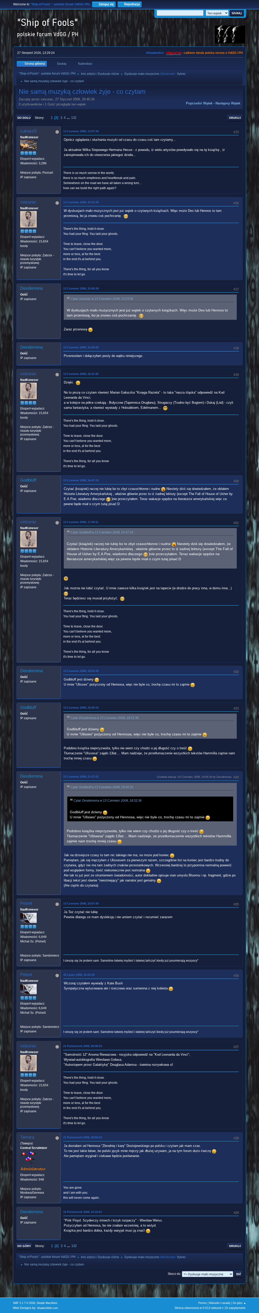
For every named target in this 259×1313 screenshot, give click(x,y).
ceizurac (28, 202)
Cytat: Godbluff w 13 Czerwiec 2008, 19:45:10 (102, 787)
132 (73, 118)
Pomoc (202, 1302)
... (69, 118)
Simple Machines (47, 1302)
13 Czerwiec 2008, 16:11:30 (80, 373)
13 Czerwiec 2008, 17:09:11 (80, 522)
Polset (26, 903)
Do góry (24, 1246)
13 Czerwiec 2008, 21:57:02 (81, 776)
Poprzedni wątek (199, 103)
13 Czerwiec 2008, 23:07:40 (81, 903)
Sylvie (181, 74)
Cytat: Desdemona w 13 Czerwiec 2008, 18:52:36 (105, 718)
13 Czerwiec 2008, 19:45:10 (81, 707)
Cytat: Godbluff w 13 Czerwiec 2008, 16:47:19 (102, 532)
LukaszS (28, 131)
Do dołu (24, 117)
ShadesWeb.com (47, 1307)
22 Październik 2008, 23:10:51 (82, 1211)
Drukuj (235, 117)
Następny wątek (227, 103)
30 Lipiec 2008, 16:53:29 (79, 974)
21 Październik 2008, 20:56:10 (82, 1137)
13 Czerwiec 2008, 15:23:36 (81, 202)
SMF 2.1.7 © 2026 (24, 1302)
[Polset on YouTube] (22, 951)
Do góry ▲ (239, 1302)
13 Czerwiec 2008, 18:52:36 (81, 670)
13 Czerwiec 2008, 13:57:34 (81, 131)
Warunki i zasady (219, 1302)
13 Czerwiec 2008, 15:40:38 (81, 288)
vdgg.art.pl (173, 53)
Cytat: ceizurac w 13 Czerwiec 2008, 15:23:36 (102, 299)
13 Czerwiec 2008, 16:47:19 (81, 480)
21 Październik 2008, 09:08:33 (82, 1046)
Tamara (27, 1137)
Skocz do (174, 1274)
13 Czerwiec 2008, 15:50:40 (81, 347)
